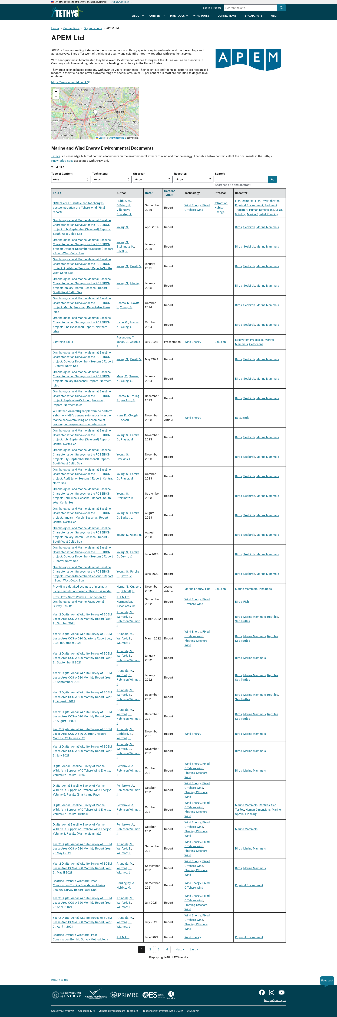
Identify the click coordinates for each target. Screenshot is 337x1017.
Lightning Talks (63, 342)
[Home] (67, 12)
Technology (99, 173)
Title (56, 193)
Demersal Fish (251, 201)
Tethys (55, 156)
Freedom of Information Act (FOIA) (161, 1010)
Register (217, 8)
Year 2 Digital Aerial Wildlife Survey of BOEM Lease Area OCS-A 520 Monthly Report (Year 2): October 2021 (82, 619)
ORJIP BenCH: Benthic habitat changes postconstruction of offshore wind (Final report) (79, 207)
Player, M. (127, 439)
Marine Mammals (267, 227)
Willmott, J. (124, 643)
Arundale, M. (125, 612)
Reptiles (272, 616)
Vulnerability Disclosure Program (117, 1010)
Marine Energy (193, 589)
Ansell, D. (127, 420)
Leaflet (101, 137)
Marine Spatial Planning (262, 214)
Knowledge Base (62, 160)
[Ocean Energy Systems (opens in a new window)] (154, 995)
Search (219, 173)
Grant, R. (136, 534)
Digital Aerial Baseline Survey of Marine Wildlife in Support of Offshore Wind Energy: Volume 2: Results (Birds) (82, 770)
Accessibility (85, 1010)
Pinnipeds (265, 589)
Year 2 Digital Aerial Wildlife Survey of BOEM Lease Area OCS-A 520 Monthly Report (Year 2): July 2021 (82, 751)
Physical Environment (249, 205)
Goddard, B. (124, 733)
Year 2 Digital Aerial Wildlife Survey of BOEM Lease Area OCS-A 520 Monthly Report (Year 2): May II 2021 (82, 868)
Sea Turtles (242, 621)
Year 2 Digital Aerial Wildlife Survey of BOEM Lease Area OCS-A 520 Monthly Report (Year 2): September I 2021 (82, 677)
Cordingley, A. (126, 883)
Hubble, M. (124, 201)
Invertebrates (270, 201)
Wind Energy (192, 205)
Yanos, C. (122, 342)
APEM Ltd (123, 597)
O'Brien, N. (124, 205)
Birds (238, 227)
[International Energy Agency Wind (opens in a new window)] (171, 995)
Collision (220, 342)
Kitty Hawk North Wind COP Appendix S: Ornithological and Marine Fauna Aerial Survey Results (79, 601)
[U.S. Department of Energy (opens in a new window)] (66, 995)
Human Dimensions (261, 209)
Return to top (59, 979)
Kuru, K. (122, 415)
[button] (95, 113)
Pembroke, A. (125, 766)
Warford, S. (128, 400)
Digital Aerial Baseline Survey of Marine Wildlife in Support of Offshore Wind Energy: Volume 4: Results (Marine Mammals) (82, 829)
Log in (206, 8)
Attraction (220, 203)
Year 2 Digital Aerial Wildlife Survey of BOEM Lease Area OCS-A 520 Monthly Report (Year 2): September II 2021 (82, 658)
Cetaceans (256, 344)
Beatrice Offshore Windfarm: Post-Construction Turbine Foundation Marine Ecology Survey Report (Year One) (79, 885)
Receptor (180, 173)
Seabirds (249, 227)
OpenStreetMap (116, 137)
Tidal (208, 589)
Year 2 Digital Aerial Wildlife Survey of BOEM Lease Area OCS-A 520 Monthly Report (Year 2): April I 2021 (82, 902)
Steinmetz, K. (125, 246)
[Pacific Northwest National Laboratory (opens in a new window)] (94, 995)
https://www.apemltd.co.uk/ (69, 82)
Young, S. (123, 227)
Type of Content (61, 173)
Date (148, 193)
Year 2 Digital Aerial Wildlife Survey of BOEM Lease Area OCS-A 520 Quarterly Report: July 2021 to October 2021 (82, 638)
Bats (238, 417)
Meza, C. (122, 376)
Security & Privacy (61, 1010)
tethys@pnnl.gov (275, 1000)
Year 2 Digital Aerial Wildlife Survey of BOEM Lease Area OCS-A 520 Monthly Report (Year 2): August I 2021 (82, 697)
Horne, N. (123, 586)
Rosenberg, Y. (126, 337)
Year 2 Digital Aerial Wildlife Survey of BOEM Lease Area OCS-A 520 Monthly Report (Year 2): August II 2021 (82, 716)
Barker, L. (127, 517)
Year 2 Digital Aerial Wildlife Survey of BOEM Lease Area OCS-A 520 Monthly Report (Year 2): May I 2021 (82, 849)
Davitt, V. (122, 251)
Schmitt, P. (127, 591)
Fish (237, 201)
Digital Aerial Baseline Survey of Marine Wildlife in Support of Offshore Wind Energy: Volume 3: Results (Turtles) (82, 809)
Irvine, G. (122, 322)
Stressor (139, 173)
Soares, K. (123, 303)
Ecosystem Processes (249, 339)
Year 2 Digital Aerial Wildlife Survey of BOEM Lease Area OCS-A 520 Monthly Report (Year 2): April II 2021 (82, 922)
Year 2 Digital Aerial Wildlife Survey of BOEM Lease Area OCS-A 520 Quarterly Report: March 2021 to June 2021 (82, 734)
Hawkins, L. (124, 459)
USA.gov (192, 1010)
